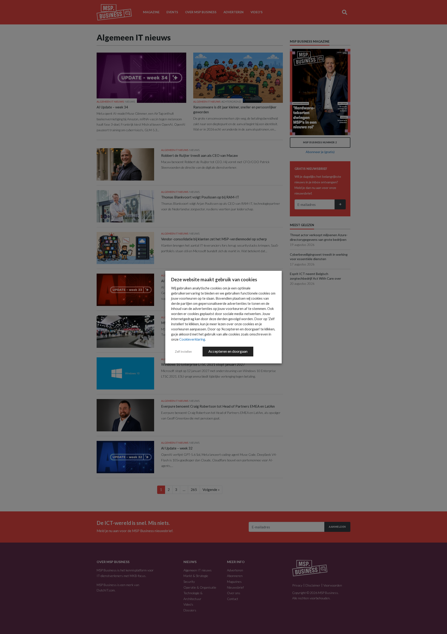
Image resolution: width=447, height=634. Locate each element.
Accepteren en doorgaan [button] (227, 351)
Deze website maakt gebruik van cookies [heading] (214, 279)
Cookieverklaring (192, 339)
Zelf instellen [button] (183, 351)
